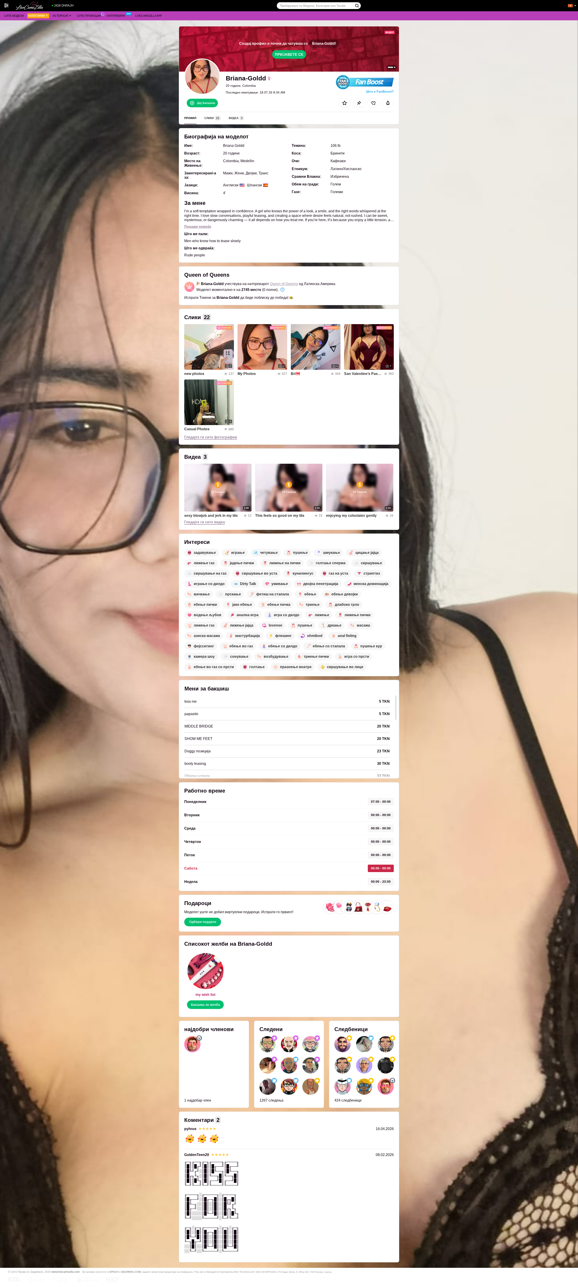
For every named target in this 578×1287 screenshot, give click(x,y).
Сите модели (14, 15)
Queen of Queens (284, 284)
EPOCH (114, 1272)
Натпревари (116, 15)
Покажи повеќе (197, 227)
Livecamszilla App (148, 15)
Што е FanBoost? (380, 91)
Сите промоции (89, 15)
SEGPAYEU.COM (131, 1272)
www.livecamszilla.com (65, 1271)
